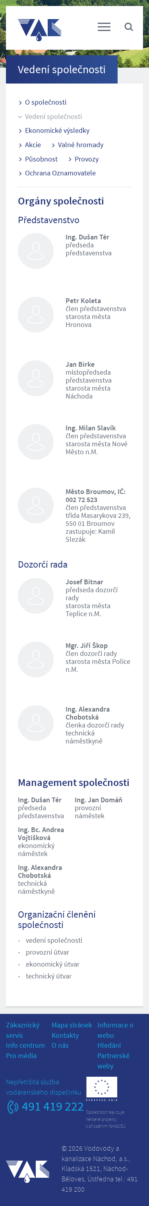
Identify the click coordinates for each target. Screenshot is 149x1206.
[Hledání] (128, 26)
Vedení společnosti (53, 116)
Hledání (109, 1045)
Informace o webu (115, 1030)
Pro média (21, 1055)
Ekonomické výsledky (57, 130)
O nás (60, 1045)
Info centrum (25, 1045)
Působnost (41, 158)
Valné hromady (80, 144)
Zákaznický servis (22, 1030)
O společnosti (45, 102)
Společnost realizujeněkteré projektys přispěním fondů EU (106, 1118)
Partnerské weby (113, 1060)
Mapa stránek (72, 1024)
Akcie (33, 144)
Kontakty (65, 1035)
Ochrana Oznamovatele (60, 172)
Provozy (87, 158)
